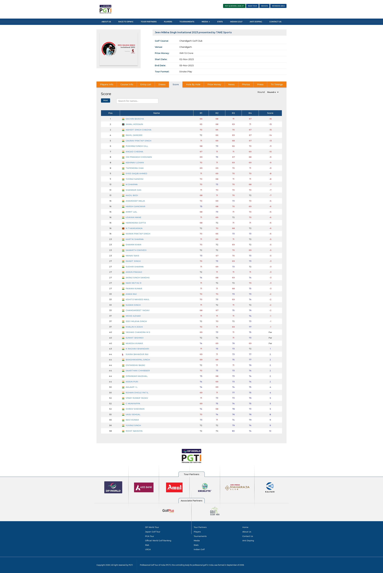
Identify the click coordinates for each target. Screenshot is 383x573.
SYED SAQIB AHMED (136, 173)
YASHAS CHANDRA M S (137, 332)
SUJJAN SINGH (133, 305)
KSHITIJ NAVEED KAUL (137, 299)
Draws (161, 84)
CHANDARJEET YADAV (137, 310)
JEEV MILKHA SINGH (136, 321)
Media (205, 22)
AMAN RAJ (131, 294)
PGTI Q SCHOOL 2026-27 (234, 6)
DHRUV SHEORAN (134, 409)
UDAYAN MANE (133, 217)
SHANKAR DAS (133, 190)
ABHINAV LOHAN (134, 162)
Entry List (145, 84)
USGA (148, 549)
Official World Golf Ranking (158, 540)
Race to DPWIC (125, 22)
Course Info (126, 84)
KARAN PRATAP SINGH (137, 233)
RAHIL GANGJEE (133, 135)
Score (176, 84)
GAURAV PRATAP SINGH (138, 140)
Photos (246, 84)
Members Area (278, 6)
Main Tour (252, 6)
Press (260, 84)
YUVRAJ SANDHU (134, 179)
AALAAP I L (131, 387)
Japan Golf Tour (152, 531)
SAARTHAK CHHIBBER (137, 370)
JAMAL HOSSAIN (134, 124)
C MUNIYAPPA (132, 403)
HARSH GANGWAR (135, 206)
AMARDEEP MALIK (135, 201)
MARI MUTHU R (133, 283)
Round (261, 92)
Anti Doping (256, 22)
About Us (106, 22)
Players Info (106, 84)
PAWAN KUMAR (133, 288)
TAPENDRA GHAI (134, 168)
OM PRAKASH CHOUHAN (138, 157)
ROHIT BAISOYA (134, 431)
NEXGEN (264, 6)
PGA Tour (149, 536)
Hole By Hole (193, 84)
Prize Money (214, 84)
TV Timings (277, 84)
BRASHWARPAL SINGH (137, 359)
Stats (220, 22)
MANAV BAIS (132, 255)
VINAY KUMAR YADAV (136, 398)
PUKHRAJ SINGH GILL (136, 146)
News (231, 84)
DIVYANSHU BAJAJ (135, 365)
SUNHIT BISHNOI (134, 338)
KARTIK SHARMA (134, 239)
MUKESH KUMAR (134, 343)
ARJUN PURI (131, 381)
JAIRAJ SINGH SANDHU (137, 277)
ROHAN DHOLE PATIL (136, 392)
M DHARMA (131, 184)
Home (245, 527)
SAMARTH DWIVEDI (135, 250)
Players (168, 22)
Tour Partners (149, 22)
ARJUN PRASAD (133, 272)
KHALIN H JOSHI (134, 327)
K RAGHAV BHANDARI (137, 348)
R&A (147, 545)
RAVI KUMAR (132, 420)
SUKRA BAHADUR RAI (136, 354)
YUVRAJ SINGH (133, 425)
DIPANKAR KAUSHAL (136, 376)
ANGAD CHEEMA (134, 151)
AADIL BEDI (131, 195)
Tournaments (187, 22)
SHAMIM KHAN (133, 244)
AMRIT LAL (131, 212)
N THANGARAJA (134, 228)
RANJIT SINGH (133, 261)
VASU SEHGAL (132, 414)
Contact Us (275, 22)
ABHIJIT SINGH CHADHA (138, 129)
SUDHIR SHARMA (134, 266)
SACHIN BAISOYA (134, 119)
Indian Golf (236, 22)
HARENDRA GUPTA (135, 223)
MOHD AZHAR (133, 316)
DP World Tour (152, 527)
